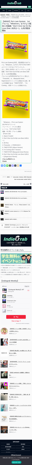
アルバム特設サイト (8, 159)
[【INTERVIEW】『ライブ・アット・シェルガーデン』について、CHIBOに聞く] (4, 364)
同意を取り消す (16, 462)
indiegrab (2, 14)
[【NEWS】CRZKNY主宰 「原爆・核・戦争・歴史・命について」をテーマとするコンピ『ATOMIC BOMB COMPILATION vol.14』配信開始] (4, 396)
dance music (15, 176)
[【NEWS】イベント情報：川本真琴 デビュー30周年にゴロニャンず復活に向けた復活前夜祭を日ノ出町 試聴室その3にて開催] (4, 331)
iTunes (4, 161)
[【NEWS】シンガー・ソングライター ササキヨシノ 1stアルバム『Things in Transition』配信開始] (4, 407)
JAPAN (25, 176)
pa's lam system (20, 179)
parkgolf (25, 179)
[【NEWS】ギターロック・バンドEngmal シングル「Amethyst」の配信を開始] (4, 429)
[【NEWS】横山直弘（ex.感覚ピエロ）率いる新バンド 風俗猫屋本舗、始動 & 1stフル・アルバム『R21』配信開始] (4, 353)
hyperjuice (21, 176)
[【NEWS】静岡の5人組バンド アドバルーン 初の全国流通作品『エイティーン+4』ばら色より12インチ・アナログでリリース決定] (4, 418)
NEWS (7, 14)
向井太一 (29, 179)
